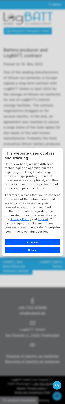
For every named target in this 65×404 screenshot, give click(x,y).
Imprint (43, 219)
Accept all (32, 242)
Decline (32, 250)
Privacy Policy (20, 219)
